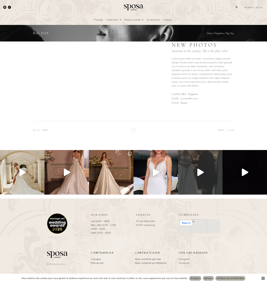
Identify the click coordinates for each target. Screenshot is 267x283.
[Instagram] (9, 7)
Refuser (208, 278)
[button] (236, 7)
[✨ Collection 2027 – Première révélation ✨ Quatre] (244, 172)
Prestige (98, 19)
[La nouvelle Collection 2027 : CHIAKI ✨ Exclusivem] (111, 172)
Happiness (219, 33)
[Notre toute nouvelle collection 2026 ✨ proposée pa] (156, 172)
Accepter (195, 278)
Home (209, 33)
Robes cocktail (132, 19)
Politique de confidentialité (230, 278)
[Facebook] (4, 7)
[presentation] (41, 43)
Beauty (183, 102)
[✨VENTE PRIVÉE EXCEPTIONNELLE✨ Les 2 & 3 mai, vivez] (200, 172)
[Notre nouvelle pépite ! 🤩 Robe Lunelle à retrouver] (22, 172)
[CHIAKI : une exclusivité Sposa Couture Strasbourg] (66, 172)
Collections (112, 19)
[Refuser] (263, 278)
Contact (167, 19)
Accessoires (153, 19)
